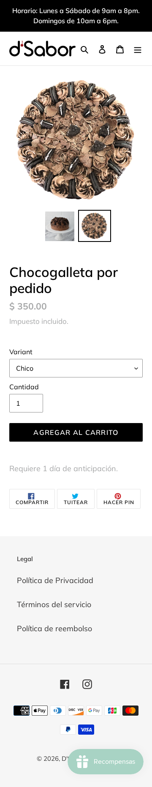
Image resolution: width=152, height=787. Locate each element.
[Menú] (138, 49)
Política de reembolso (54, 628)
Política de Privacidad (55, 580)
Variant (21, 351)
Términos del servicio (54, 604)
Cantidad (24, 387)
